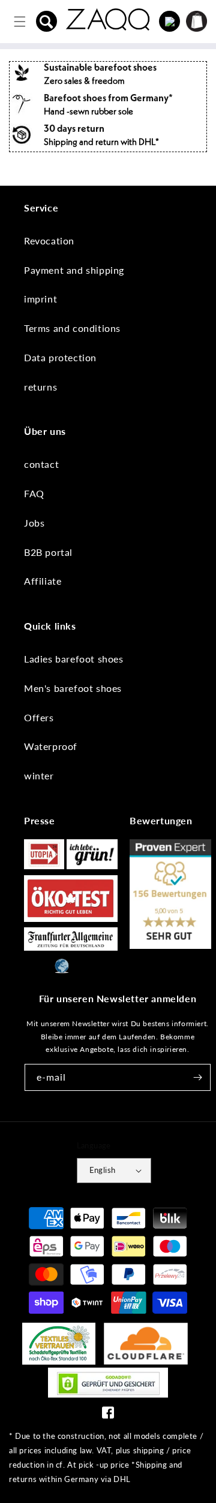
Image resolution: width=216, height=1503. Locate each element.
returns (40, 386)
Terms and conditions (72, 328)
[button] (47, 21)
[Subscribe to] (197, 1077)
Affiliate (42, 580)
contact (41, 464)
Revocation (49, 240)
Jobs (34, 522)
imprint (40, 298)
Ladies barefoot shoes (74, 658)
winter (39, 775)
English (102, 1170)
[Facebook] (108, 1415)
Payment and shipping (74, 270)
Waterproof (50, 746)
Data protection (60, 357)
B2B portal (48, 552)
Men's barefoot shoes (73, 688)
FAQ (34, 493)
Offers (39, 717)
